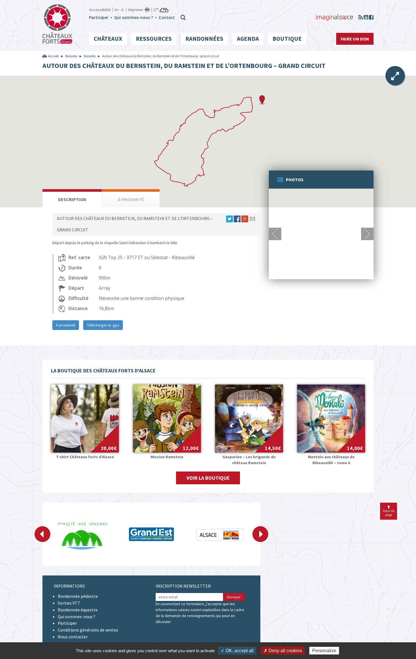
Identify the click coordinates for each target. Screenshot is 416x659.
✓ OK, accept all (237, 650)
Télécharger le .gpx (103, 325)
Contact (167, 17)
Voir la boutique (208, 478)
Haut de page (388, 513)
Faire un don (355, 39)
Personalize (324, 650)
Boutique (287, 38)
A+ (117, 9)
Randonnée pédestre (78, 596)
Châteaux (108, 38)
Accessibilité (100, 9)
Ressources (154, 38)
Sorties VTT (69, 603)
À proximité (65, 325)
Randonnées (204, 38)
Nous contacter (73, 636)
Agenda (248, 38)
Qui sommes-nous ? (133, 17)
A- (123, 9)
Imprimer (135, 9)
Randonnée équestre (78, 610)
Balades (71, 56)
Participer (98, 17)
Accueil (53, 56)
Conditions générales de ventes (88, 630)
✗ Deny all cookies (283, 650)
